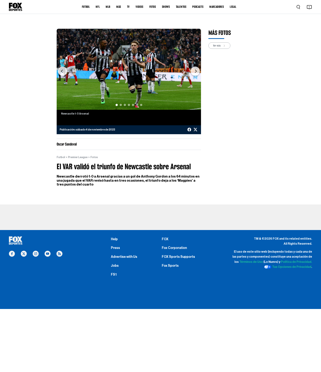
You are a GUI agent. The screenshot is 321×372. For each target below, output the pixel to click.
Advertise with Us (124, 256)
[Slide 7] (141, 105)
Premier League (77, 157)
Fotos (94, 157)
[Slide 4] (129, 105)
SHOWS (166, 6)
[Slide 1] (117, 105)
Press (115, 247)
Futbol (61, 157)
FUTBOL (86, 6)
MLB (108, 6)
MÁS (118, 6)
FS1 (114, 274)
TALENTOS (181, 6)
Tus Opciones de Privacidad (291, 266)
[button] (62, 71)
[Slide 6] (137, 105)
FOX (165, 239)
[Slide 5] (133, 105)
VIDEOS (139, 6)
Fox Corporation (174, 247)
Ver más (217, 45)
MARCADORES (216, 6)
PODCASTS (197, 6)
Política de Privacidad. (296, 261)
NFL (98, 6)
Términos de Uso (251, 261)
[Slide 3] (125, 105)
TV (128, 6)
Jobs (115, 265)
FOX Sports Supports (178, 256)
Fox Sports (170, 265)
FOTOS (152, 6)
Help (114, 239)
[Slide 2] (121, 105)
